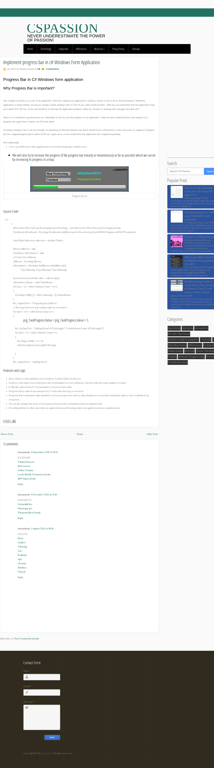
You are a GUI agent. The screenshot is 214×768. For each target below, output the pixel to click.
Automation (201, 328)
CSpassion (62, 28)
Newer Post (7, 434)
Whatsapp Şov (25, 508)
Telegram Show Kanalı (29, 512)
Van (20, 550)
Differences (81, 49)
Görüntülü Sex (25, 504)
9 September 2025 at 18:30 (44, 452)
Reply (20, 484)
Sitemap (136, 49)
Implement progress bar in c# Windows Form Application (51, 62)
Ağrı (20, 559)
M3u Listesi (24, 466)
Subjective (63, 49)
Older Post (152, 434)
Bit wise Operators (179, 333)
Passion (172, 356)
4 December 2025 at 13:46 (44, 494)
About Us (99, 49)
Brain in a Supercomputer (183, 339)
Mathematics (175, 351)
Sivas (20, 538)
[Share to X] (11, 421)
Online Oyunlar (25, 470)
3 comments (52, 69)
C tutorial (205, 339)
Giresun (22, 563)
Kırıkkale (22, 555)
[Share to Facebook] (14, 421)
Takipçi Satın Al (26, 462)
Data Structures (177, 345)
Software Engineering (191, 356)
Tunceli (21, 571)
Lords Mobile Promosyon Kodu (34, 474)
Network (189, 351)
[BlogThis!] (8, 421)
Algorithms (174, 328)
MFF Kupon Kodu (27, 478)
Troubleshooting (178, 362)
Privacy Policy (118, 49)
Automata (187, 328)
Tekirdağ (22, 546)
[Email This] (4, 421)
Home (30, 49)
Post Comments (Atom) (26, 638)
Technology (46, 49)
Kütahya (22, 567)
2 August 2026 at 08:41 (42, 528)
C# (38, 69)
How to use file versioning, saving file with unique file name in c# (199, 191)
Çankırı (21, 542)
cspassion (46, 753)
